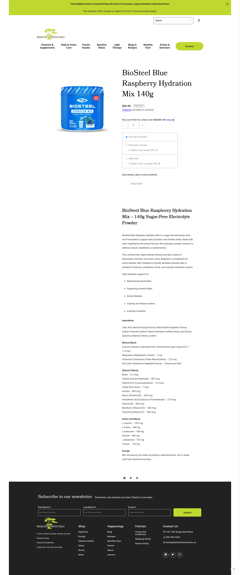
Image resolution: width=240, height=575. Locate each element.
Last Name (89, 507)
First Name (44, 507)
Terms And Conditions (140, 533)
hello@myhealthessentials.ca (181, 542)
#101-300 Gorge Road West (179, 532)
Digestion (83, 531)
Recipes (112, 536)
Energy (81, 536)
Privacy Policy (43, 538)
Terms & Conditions (45, 542)
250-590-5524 (173, 537)
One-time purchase (137, 137)
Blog (110, 531)
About (110, 550)
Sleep (81, 545)
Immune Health (86, 541)
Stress (81, 550)
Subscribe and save (137, 145)
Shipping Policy (143, 539)
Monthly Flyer (114, 541)
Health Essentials (49, 534)
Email (132, 507)
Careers (111, 554)
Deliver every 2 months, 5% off (145, 164)
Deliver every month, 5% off (143, 150)
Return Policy (142, 543)
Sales (81, 554)
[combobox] (173, 20)
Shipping (126, 110)
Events (111, 545)
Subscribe (133, 159)
